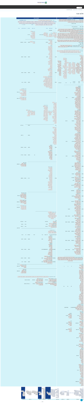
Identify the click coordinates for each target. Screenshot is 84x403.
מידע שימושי (75, 9)
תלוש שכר (80, 14)
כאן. (65, 77)
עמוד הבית (80, 9)
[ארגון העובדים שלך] (42, 2)
